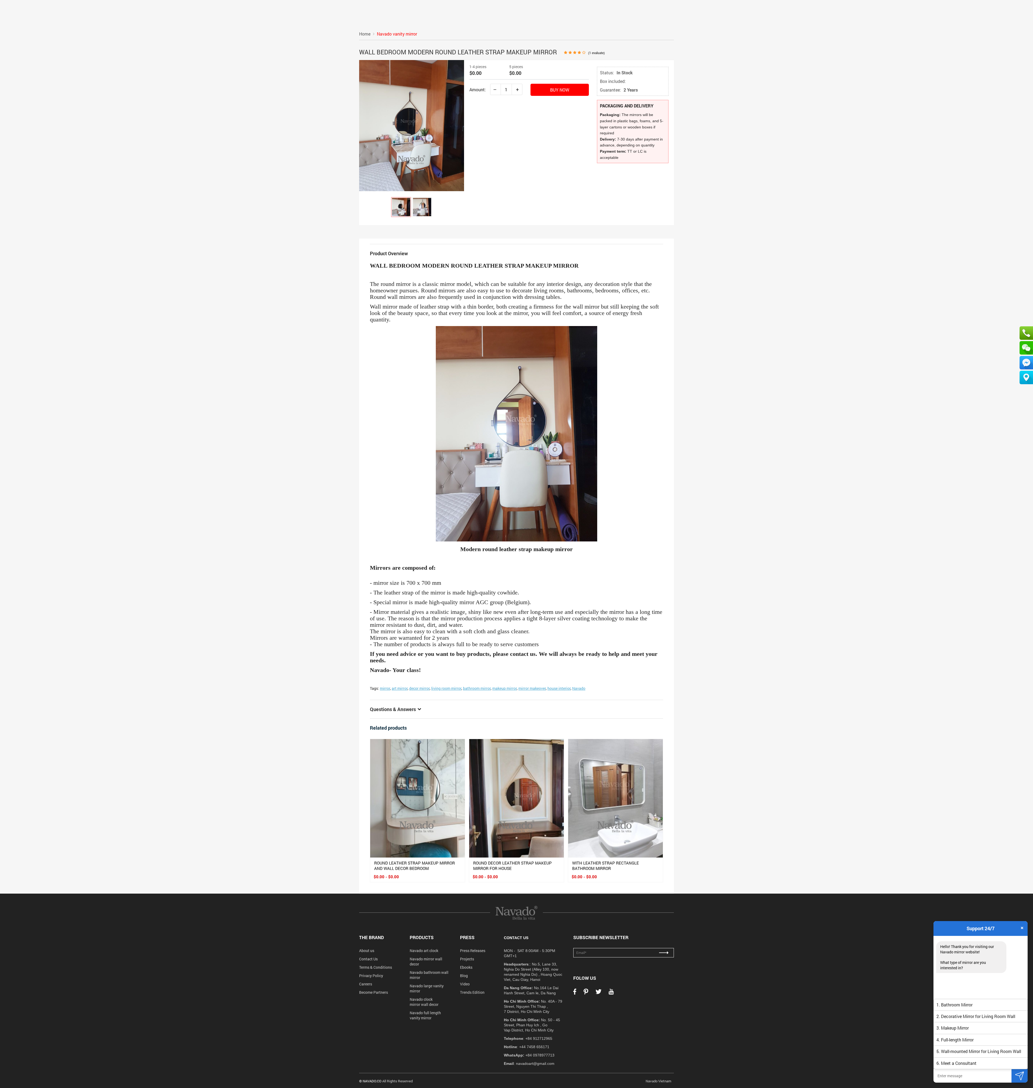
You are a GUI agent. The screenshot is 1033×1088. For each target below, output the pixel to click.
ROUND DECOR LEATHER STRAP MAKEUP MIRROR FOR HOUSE (512, 865)
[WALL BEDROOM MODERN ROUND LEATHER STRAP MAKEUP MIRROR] (401, 207)
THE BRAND (371, 937)
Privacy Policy (371, 975)
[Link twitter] (599, 993)
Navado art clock (424, 950)
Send (1019, 1076)
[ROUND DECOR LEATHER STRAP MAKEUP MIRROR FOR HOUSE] (516, 798)
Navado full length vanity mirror (425, 1015)
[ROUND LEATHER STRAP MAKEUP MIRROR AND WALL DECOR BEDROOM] (417, 798)
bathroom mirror (477, 688)
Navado (578, 688)
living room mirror (446, 688)
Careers (365, 983)
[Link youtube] (611, 993)
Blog (464, 975)
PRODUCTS (422, 937)
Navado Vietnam (658, 1081)
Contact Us (368, 958)
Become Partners (373, 992)
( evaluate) (596, 53)
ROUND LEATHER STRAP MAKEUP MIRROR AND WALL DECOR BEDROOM (414, 865)
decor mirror (419, 688)
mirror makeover (532, 688)
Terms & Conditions (375, 967)
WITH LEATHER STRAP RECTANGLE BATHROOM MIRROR (605, 865)
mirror (385, 688)
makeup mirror (504, 688)
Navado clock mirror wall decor (424, 1002)
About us (366, 950)
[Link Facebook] (574, 993)
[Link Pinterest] (586, 993)
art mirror (400, 688)
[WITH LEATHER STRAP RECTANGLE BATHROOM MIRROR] (615, 798)
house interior (559, 688)
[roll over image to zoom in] (411, 125)
